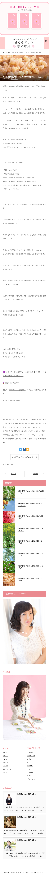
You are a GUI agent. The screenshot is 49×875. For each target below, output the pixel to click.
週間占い (30, 766)
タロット (30, 769)
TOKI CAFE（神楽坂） (17, 390)
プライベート (31, 779)
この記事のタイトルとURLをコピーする (24, 457)
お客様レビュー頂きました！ (27, 794)
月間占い (30, 772)
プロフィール (7, 769)
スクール (30, 776)
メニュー (5, 759)
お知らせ (5, 756)
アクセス (5, 766)
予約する (5, 762)
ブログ (5, 772)
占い (28, 762)
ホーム (5, 752)
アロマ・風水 (14, 79)
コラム (29, 759)
